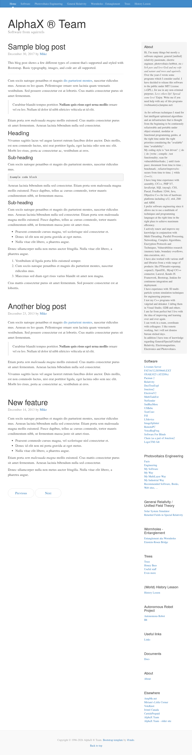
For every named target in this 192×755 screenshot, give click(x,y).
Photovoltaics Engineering (49, 3)
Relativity (149, 382)
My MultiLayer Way (155, 476)
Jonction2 (149, 389)
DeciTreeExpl (151, 385)
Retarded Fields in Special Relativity (163, 515)
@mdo (130, 740)
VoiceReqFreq (151, 430)
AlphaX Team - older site (157, 721)
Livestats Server (152, 366)
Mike (43, 53)
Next (48, 493)
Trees (127, 3)
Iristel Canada (151, 709)
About (147, 678)
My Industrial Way (154, 480)
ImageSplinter (151, 423)
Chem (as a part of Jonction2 (159, 438)
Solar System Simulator (157, 511)
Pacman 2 (149, 378)
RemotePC (149, 427)
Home (13, 3)
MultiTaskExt (151, 397)
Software (25, 3)
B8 (145, 620)
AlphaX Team (151, 717)
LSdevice (149, 419)
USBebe (148, 408)
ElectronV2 (150, 393)
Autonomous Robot (154, 616)
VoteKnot (149, 706)
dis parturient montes (78, 80)
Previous (21, 493)
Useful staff (150, 569)
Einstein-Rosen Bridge (156, 542)
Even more (150, 573)
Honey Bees (150, 565)
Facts (147, 461)
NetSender (149, 400)
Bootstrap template (113, 740)
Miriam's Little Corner (156, 702)
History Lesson (143, 3)
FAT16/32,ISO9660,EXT (157, 370)
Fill (146, 415)
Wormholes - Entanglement (105, 3)
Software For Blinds (155, 434)
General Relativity (76, 3)
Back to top (96, 745)
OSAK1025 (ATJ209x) (156, 374)
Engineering (150, 465)
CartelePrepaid (152, 713)
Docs (146, 659)
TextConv (149, 412)
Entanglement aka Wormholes (160, 538)
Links (147, 639)
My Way (148, 472)
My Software (151, 469)
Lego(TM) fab (152, 442)
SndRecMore (151, 404)
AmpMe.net (150, 698)
